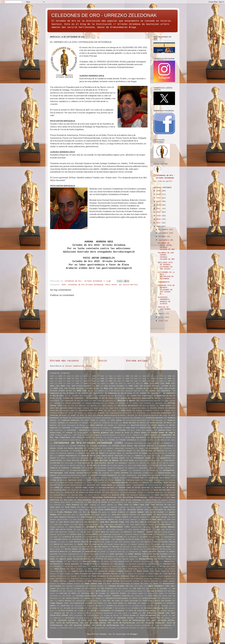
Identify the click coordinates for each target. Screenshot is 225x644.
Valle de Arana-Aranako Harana (142, 611)
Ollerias (69, 566)
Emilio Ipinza (169, 463)
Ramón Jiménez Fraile (70, 583)
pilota (63, 576)
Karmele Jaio (75, 534)
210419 (90, 391)
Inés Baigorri (134, 502)
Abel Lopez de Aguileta (103, 400)
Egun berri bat (153, 456)
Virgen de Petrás (111, 615)
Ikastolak (79, 502)
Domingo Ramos (115, 453)
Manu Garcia (98, 544)
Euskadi (106, 473)
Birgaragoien (82, 432)
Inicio (102, 360)
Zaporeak (167, 625)
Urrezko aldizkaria (153, 608)
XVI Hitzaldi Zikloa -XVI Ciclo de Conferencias (94, 625)
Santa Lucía (115, 591)
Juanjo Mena (85, 532)
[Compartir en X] (123, 281)
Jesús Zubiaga (86, 517)
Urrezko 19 (82, 608)
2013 (120, 383)
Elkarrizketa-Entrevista (148, 460)
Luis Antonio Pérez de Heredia (82, 542)
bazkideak (66, 428)
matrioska (167, 549)
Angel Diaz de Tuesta (118, 408)
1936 (169, 379)
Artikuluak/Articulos (81, 418)
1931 (127, 379)
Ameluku (93, 405)
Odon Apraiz (119, 564)
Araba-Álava (126, 411)
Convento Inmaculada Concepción (120, 448)
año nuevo (112, 410)
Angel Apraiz (99, 408)
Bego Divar (130, 428)
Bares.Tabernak (96, 425)
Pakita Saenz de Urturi (152, 569)
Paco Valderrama (130, 569)
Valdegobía (105, 611)
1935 (161, 379)
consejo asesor (94, 448)
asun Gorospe (156, 420)
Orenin (124, 566)
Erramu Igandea (164, 468)
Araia (90, 413)
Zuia (142, 628)
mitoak (121, 556)
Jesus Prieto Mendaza (166, 515)
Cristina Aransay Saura (83, 451)
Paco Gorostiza (111, 569)
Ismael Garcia (84, 510)
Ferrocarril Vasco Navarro (159, 478)
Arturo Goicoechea (103, 418)
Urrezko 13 (137, 606)
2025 (159, 194)
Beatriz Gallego (82, 428)
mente (103, 551)
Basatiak (122, 425)
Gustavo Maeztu (60, 495)
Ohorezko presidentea (138, 564)
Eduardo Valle (88, 456)
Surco (135, 598)
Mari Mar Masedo (101, 547)
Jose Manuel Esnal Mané (69, 522)
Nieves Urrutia (89, 564)
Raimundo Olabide (131, 581)
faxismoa (87, 478)
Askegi (103, 420)
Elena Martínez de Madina (105, 460)
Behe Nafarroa (56, 430)
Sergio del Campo (155, 593)
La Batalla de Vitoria (71, 537)
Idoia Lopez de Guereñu (106, 500)
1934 (152, 379)
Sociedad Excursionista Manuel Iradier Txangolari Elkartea (103, 596)
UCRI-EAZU (132, 603)
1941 (60, 381)
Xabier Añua (155, 618)
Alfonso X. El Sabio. (129, 403)
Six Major (67, 596)
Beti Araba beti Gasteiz (142, 430)
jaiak (104, 512)
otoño (172, 566)
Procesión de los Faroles (118, 579)
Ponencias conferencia (80, 578)
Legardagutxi (169, 537)
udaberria (145, 603)
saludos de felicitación (85, 588)
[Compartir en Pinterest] (128, 281)
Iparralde (102, 507)
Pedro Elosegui (81, 574)
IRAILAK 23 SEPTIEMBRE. (164, 308)
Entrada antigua (137, 360)
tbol (52, 601)
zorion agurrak (97, 628)
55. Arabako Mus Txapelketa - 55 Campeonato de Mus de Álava (105, 393)
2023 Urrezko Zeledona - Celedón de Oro (81, 388)
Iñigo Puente (70, 507)
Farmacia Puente (60, 478)
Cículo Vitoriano (57, 446)
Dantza (110, 451)
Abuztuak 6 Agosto (126, 401)
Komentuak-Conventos (111, 534)
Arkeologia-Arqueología (161, 413)
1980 (77, 383)
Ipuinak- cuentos (118, 507)
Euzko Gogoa (170, 475)
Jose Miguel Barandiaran (114, 524)
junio (161, 321)
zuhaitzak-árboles (128, 628)
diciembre (163, 230)
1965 (127, 381)
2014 (129, 383)
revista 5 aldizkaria (75, 586)
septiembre (164, 240)
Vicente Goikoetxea (104, 613)
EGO (129, 456)
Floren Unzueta (114, 480)
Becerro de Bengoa (101, 428)
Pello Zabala (127, 574)
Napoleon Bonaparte (91, 561)
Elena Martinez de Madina (78, 460)
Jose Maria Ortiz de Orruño (86, 524)
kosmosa (172, 534)
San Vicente (68, 591)
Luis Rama (144, 542)
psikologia (170, 578)
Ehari (63, 458)
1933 (144, 378)
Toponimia (94, 601)
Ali (72, 405)
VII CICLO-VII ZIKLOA (153, 613)
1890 (136, 376)
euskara (53, 475)
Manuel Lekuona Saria (141, 544)
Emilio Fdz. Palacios (149, 463)
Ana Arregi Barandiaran (128, 406)
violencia (78, 615)
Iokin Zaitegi (87, 507)
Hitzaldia (83, 497)
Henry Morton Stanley (97, 495)
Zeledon (53, 628)
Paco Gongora (93, 569)
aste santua (116, 420)
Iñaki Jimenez (90, 505)
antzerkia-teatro (86, 411)
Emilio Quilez (59, 465)
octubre (162, 237)
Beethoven (117, 428)
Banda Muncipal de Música (134, 423)
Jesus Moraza (146, 515)
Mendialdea (76, 552)
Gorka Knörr (55, 492)
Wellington (70, 618)
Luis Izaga (105, 542)
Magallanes (68, 544)
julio (161, 317)
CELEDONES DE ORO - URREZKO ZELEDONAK (104, 15)
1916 (169, 376)
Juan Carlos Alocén (63, 529)
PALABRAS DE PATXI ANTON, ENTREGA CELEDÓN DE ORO (166, 246)
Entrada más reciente (64, 360)
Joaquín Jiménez (139, 517)
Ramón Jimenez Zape (93, 584)
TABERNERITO (163, 282)
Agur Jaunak (170, 400)
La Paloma (118, 537)
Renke (155, 583)
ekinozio (84, 458)
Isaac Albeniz (136, 507)
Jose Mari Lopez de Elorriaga (143, 522)
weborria (57, 618)
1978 (60, 383)
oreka (114, 566)
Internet (57, 505)
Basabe (110, 425)
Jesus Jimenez (101, 514)
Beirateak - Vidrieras (77, 430)
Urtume (93, 611)
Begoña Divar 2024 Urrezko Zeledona (155, 428)
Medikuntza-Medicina (58, 552)
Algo (65, 405)
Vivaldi (164, 615)
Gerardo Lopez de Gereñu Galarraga (134, 488)
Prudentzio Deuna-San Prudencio (147, 578)
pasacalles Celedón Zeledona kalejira (115, 571)
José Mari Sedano (61, 524)
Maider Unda (83, 544)
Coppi (141, 448)
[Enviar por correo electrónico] (118, 281)
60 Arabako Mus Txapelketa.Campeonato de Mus (137, 398)
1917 (52, 379)
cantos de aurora (83, 437)
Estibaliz (137, 470)
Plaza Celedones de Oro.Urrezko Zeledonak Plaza (113, 576)
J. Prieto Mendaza (63, 512)
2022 (159, 205)
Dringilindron (158, 453)
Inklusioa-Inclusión (153, 502)
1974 (169, 381)
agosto (162, 314)
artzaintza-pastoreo (154, 418)
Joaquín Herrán (103, 517)
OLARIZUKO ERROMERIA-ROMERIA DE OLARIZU (164, 300)
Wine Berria (84, 618)
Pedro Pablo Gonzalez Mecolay (104, 574)
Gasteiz (146, 483)
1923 (85, 378)
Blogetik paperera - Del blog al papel (72, 435)
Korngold (160, 534)
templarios (80, 601)
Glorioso (145, 490)
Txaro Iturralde (131, 601)
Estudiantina (152, 470)
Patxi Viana (160, 571)
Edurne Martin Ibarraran (112, 456)
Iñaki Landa (123, 505)
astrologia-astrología (136, 420)
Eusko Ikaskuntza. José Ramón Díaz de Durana (140, 475)
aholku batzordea (73, 403)
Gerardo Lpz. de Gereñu (165, 488)
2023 (159, 201)
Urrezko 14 (152, 606)
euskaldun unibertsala (143, 473)
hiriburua (58, 497)
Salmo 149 (65, 588)
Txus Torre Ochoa (115, 603)
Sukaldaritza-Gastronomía (117, 598)
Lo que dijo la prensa (153, 539)
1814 (94, 376)
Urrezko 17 (54, 608)
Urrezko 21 (96, 608)
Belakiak (108, 430)
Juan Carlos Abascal (165, 527)
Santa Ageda (101, 591)
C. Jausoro (134, 435)
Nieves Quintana (72, 564)
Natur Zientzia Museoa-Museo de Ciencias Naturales (127, 561)
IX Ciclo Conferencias (106, 510)
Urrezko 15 (166, 606)
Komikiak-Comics (132, 534)
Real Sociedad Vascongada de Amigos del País (127, 583)
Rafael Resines (113, 581)
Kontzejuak (147, 534)
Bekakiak (96, 430)
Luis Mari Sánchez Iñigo (124, 542)
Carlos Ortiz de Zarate (161, 437)
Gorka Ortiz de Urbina (74, 492)
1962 (111, 381)
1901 (144, 376)
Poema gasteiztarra (58, 578)
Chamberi (167, 443)
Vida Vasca (122, 613)
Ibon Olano (68, 500)
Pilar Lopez (154, 574)
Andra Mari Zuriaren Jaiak (61, 408)
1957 (94, 381)
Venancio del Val (61, 613)
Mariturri (86, 549)
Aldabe (111, 403)
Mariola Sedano (71, 549)
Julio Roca (100, 532)
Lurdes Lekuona (168, 542)
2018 (159, 219)
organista (136, 566)
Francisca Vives (132, 480)
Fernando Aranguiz (119, 478)
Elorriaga (69, 463)
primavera (99, 578)
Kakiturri (128, 532)
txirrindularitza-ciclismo (81, 603)
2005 (112, 383)
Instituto (171, 502)
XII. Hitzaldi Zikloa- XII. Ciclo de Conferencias (119, 620)
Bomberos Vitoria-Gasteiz (105, 435)
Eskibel (124, 470)
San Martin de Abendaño (156, 588)
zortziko (112, 628)
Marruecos (99, 549)
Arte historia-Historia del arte (153, 415)
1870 (119, 376)
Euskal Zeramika (121, 473)
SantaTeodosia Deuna (133, 591)
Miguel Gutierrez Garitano (153, 552)
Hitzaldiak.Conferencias (104, 497)
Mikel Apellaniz (117, 554)
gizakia (102, 490)
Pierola (141, 574)
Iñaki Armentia (72, 505)
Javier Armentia (118, 512)
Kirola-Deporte (92, 534)
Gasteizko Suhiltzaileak (71, 485)
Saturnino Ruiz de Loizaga (93, 593)
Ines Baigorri (117, 502)
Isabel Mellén (169, 507)
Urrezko (110, 606)
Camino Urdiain (150, 435)
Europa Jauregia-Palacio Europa (83, 473)
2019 (159, 216)
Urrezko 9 (136, 608)
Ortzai (163, 566)
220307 (101, 391)
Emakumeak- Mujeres (127, 463)
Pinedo (73, 576)
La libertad (105, 537)
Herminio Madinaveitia (140, 495)
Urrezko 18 (68, 608)
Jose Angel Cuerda (159, 517)
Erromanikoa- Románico (105, 470)
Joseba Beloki (165, 524)
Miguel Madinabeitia (70, 554)
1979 (69, 383)
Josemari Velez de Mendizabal (104, 527)
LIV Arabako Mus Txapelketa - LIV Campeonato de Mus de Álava (112, 539)
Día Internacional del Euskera (150, 451)
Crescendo (64, 451)
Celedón (111, 440)
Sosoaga (87, 598)
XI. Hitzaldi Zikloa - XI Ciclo (70, 620)
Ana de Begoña (149, 405)
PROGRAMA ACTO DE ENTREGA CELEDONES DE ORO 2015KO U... (166, 290)
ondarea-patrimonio (99, 566)
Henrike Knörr (78, 495)
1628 (68, 376)
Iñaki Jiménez (107, 505)
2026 (159, 191)
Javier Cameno (137, 512)
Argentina (141, 413)
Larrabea (156, 537)
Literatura (76, 539)
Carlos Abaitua (113, 437)
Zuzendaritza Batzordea (158, 628)
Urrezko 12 (122, 606)
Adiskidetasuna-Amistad (150, 400)
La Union (144, 537)
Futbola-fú (102, 482)
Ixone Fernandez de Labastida (162, 510)
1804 (77, 376)
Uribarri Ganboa (94, 606)
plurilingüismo (164, 576)
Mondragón (133, 556)
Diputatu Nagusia (66, 453)
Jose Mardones (90, 522)
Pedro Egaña (65, 574)
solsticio (139, 596)
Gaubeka (67, 487)
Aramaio (101, 413)
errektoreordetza (57, 470)
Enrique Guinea (117, 465)
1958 (102, 381)
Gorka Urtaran (95, 492)
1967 (144, 381)
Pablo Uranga (59, 569)
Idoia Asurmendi (84, 500)
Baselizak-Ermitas (138, 425)
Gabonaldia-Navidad (119, 483)
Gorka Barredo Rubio (162, 490)
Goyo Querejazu (112, 492)
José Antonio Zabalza (127, 519)
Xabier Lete (170, 618)
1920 (68, 379)
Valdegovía (119, 611)
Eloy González (84, 463)
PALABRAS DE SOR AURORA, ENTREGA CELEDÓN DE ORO (166, 256)
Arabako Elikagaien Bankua (147, 410)
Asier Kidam (90, 420)
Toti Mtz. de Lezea (111, 601)
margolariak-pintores (80, 547)
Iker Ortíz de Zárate (97, 502)
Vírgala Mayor (93, 615)
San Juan (137, 588)
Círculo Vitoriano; (98, 446)
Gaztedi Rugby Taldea (84, 488)
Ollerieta (82, 566)
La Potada (131, 537)
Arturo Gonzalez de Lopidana (128, 418)
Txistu (100, 603)
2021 (159, 209)
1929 (119, 378)
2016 (159, 226)
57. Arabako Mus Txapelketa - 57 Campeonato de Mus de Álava (95, 396)
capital (99, 437)
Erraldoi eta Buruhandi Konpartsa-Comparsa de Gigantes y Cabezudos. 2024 (119, 468)
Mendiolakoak (91, 552)
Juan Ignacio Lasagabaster (139, 529)
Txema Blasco (56, 603)
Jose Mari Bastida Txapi (112, 522)
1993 (86, 383)
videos (135, 613)
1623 (60, 376)
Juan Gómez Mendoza (115, 529)
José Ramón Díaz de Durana (142, 524)
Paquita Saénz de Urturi (82, 571)
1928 (111, 379)
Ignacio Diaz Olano (62, 502)
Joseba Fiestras (57, 527)
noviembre (163, 233)
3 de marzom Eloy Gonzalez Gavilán (124, 391)
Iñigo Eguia (55, 507)
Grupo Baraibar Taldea (133, 492)
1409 (52, 376)
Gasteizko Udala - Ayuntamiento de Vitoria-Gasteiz (139, 485)
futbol (90, 482)
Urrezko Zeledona (65, 611)
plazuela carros (147, 576)
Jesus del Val (69, 514)
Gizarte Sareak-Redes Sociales (123, 490)
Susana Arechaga (149, 598)
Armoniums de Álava (58, 415)
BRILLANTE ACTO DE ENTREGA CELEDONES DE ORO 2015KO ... (166, 266)
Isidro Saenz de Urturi (64, 510)
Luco (63, 542)
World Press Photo (102, 618)
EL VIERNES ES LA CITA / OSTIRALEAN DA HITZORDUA (166, 275)
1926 (102, 379)
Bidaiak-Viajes (164, 430)
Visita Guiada (129, 615)
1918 (60, 379)
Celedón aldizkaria (127, 440)
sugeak (98, 598)
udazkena (158, 603)
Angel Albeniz (83, 408)
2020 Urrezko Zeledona (81, 386)
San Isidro (123, 588)
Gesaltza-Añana (60, 490)
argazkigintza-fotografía (121, 413)
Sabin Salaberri (156, 586)
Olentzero (167, 564)
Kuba (55, 537)
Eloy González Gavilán (104, 463)
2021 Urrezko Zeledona (114, 386)
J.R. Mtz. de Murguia (87, 512)
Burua (123, 435)
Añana (100, 411)
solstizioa (152, 596)
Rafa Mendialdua (95, 581)
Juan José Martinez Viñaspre (62, 532)
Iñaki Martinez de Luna (161, 505)
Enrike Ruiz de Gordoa (96, 465)
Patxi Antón (111, 285)
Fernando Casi (138, 478)
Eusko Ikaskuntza (109, 475)
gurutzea (171, 492)
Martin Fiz (138, 549)
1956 (85, 381)
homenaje (158, 497)
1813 (85, 376)
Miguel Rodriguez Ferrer (94, 554)
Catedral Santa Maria (71, 440)
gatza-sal (171, 485)
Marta (110, 549)
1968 (152, 381)
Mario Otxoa (55, 549)
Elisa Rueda (129, 460)
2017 (159, 223)
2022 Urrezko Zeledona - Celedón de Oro (157, 386)
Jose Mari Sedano (167, 522)
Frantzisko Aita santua (154, 480)
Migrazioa (133, 551)
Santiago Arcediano (155, 591)
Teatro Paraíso (64, 601)
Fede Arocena (101, 478)
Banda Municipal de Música (73, 425)
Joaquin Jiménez (121, 517)
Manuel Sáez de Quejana (165, 544)
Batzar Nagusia (157, 425)
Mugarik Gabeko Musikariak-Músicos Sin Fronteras (81, 559)
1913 (161, 376)
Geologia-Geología (106, 488)
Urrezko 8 (122, 608)
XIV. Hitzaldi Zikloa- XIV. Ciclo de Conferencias (110, 623)
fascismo (75, 478)
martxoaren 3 (153, 549)
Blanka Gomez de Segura (163, 433)
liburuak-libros (60, 539)
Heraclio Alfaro (119, 495)
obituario (105, 564)
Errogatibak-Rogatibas (79, 470)
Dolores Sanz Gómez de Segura (92, 453)
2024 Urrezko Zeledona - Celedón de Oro (131, 388)
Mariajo (116, 547)
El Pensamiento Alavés (141, 458)
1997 (94, 383)
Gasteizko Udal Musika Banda (99, 485)
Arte (82, 415)
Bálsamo (85, 423)
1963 (119, 381)
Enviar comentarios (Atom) (79, 366)
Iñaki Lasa (138, 505)
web (173, 615)
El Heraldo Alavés (116, 458)
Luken (155, 542)
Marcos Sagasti (60, 547)
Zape (157, 625)
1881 (127, 376)
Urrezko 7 (110, 608)
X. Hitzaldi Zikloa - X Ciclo (129, 618)
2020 (159, 212)
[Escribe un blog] (120, 281)
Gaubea (56, 488)
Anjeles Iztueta (157, 408)
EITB (73, 458)
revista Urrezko (116, 586)
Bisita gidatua (100, 433)
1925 (94, 378)
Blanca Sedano (140, 433)
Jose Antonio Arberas (82, 519)
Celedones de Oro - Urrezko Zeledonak (165, 176)
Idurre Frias (151, 500)
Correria (167, 448)
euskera (94, 475)
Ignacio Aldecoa (168, 500)
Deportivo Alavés (124, 451)
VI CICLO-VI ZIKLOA (82, 613)
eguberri (138, 456)
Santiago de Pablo (68, 593)
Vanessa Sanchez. (167, 610)
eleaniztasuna (56, 460)
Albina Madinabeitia (94, 403)
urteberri (82, 610)
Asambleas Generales (70, 420)
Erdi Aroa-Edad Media (137, 465)
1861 (111, 376)
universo (78, 606)
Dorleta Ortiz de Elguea (136, 453)
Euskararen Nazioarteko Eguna (73, 475)
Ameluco (82, 405)
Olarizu (155, 564)
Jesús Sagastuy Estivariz (65, 517)
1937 (52, 381)
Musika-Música (146, 559)
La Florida (90, 537)
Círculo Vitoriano (78, 446)
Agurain (57, 403)
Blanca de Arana (122, 433)
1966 (136, 381)
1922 (77, 378)
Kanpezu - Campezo (145, 532)
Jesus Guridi (84, 515)
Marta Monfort (123, 549)
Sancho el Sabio (84, 591)
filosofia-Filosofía (95, 480)
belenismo (122, 430)
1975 (52, 383)
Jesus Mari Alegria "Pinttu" (124, 515)
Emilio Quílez (76, 465)
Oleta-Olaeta (55, 566)
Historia (70, 497)
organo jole (150, 566)
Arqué (73, 415)
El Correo (98, 458)
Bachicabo (73, 423)
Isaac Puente (152, 507)
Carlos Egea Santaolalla (135, 437)
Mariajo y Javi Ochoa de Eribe (136, 547)
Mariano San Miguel (163, 547)
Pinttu (84, 576)
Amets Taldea (107, 405)
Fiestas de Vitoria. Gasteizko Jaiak (66, 480)
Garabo (135, 482)
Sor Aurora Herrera (128, 285)
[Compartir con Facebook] (125, 281)
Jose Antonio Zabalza (105, 520)
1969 (161, 381)
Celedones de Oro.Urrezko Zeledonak (85, 285)
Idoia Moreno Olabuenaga (130, 500)
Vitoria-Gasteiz (148, 615)
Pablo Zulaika (77, 569)
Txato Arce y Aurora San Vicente (157, 601)
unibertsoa (65, 606)
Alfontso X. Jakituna (153, 403)
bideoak (69, 433)
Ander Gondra (165, 406)
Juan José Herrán (163, 529)
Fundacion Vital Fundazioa (70, 482)
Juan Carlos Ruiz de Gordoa (89, 529)
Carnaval (53, 440)
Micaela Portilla (117, 551)
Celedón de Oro (146, 440)
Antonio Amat (68, 410)
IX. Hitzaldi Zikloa (133, 510)
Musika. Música (164, 559)
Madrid (56, 544)
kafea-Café (114, 532)
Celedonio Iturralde (133, 443)
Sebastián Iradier (118, 593)
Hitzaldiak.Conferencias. (135, 497)
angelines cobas (139, 408)
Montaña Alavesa (149, 556)
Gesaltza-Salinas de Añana (82, 490)
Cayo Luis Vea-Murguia (94, 440)
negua (157, 561)
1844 (102, 376)
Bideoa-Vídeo (55, 433)
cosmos (52, 451)
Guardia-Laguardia (155, 492)
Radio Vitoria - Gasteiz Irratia (68, 581)
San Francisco (107, 588)
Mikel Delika (134, 554)
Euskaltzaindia (164, 473)
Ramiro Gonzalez (151, 581)
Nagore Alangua (56, 561)
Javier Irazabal (157, 512)
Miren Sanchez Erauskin (157, 554)
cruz (100, 451)
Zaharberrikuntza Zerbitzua (138, 625)
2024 (159, 198)
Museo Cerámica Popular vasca (121, 559)
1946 (68, 381)
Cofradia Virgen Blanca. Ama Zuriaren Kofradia (133, 446)
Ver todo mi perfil (163, 181)
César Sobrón (153, 443)
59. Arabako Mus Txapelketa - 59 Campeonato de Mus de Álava (86, 398)
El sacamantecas (164, 458)
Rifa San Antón (136, 586)
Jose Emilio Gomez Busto (151, 520)
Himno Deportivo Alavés (165, 495)
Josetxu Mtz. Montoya (140, 527)
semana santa (137, 593)
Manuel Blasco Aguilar (117, 544)
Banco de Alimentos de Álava (105, 423)
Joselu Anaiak (75, 527)
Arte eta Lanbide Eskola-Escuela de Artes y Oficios (111, 415)
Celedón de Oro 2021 (166, 440)
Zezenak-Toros (67, 628)
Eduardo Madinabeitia (67, 456)
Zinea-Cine (81, 628)
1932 (136, 378)
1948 (77, 381)
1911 (152, 376)
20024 (103, 383)
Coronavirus (154, 448)
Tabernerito (166, 598)
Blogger (134, 634)
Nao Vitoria (73, 561)
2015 (64, 285)
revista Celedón (97, 586)
